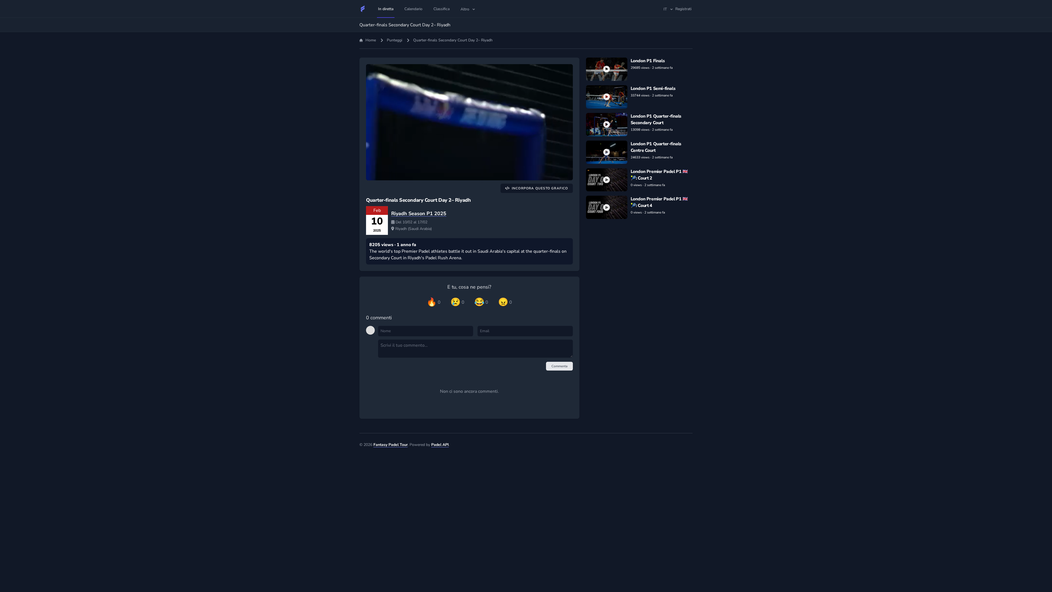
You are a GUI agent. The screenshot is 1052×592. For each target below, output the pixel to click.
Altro (465, 9)
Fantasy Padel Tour (390, 444)
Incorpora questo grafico (540, 188)
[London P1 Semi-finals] (606, 97)
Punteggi (394, 40)
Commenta (559, 366)
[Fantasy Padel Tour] (362, 8)
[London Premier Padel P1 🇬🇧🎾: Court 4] (606, 207)
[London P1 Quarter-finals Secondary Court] (606, 124)
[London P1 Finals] (606, 69)
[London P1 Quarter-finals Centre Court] (606, 152)
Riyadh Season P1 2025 (418, 213)
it (665, 9)
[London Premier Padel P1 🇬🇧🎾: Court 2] (606, 180)
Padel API (440, 444)
